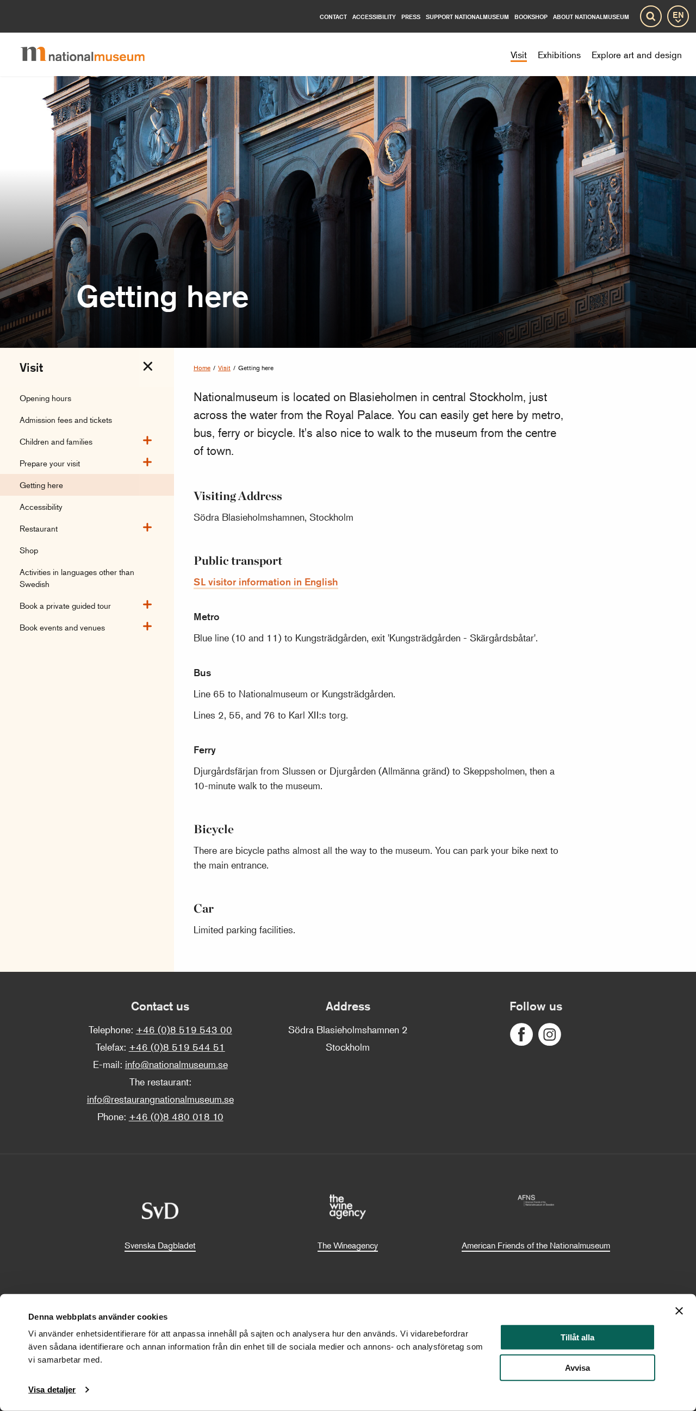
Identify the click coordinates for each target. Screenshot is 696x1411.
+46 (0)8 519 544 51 (177, 1047)
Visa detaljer (52, 1389)
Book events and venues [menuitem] (62, 627)
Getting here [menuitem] (41, 484)
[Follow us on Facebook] (521, 1034)
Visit (224, 368)
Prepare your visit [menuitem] (50, 463)
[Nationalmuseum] (91, 54)
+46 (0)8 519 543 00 (184, 1029)
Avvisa (577, 1367)
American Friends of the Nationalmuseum (536, 1245)
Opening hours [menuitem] (45, 397)
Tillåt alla (577, 1337)
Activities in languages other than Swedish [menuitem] (77, 577)
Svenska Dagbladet (160, 1245)
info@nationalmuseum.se (176, 1064)
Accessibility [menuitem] (41, 506)
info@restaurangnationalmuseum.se (160, 1099)
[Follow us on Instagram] (550, 1034)
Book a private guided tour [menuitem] (65, 605)
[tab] (148, 366)
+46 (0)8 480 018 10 (176, 1116)
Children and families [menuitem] (56, 441)
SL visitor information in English (266, 582)
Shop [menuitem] (29, 550)
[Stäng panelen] (679, 1311)
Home (202, 368)
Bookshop (531, 17)
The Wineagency (348, 1245)
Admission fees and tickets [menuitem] (66, 419)
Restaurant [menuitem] (39, 528)
